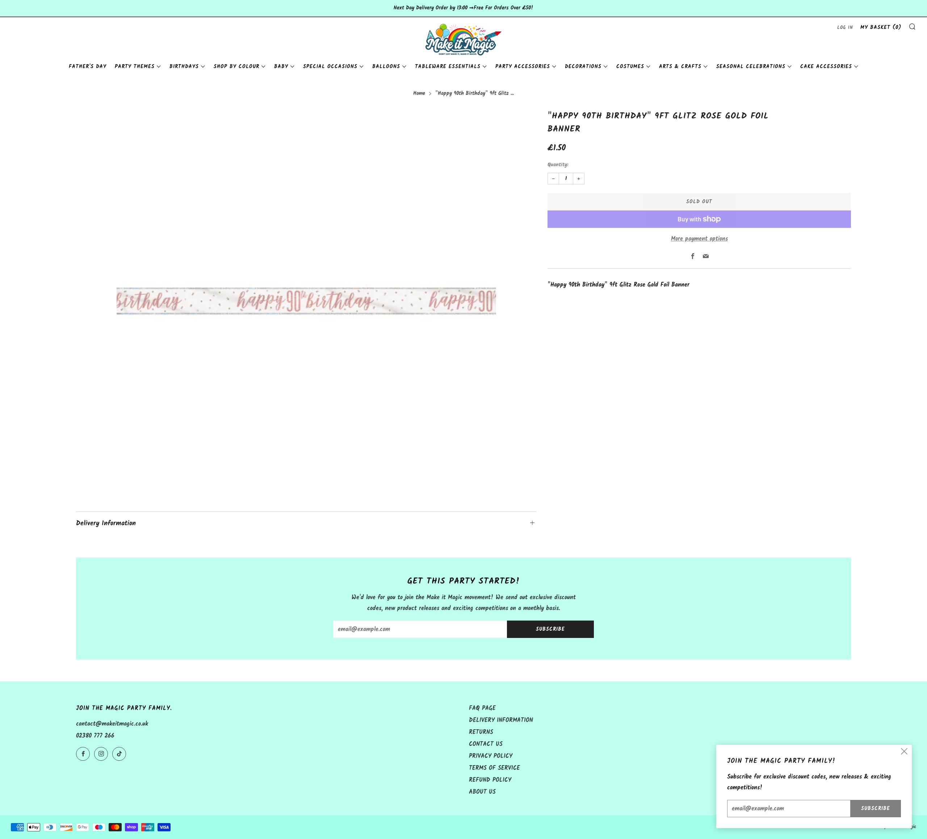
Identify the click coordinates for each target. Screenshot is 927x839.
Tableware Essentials (448, 67)
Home (419, 93)
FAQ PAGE (482, 708)
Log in (845, 27)
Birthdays (184, 67)
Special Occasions (330, 67)
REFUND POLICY (490, 780)
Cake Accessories (826, 67)
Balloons (386, 67)
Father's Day (87, 67)
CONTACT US (486, 744)
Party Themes (135, 67)
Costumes (630, 67)
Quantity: (558, 165)
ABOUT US (482, 792)
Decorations (583, 67)
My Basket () (880, 28)
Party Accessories (522, 67)
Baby (281, 67)
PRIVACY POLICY (490, 756)
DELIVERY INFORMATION (501, 720)
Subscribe (550, 629)
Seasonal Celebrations (750, 67)
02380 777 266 (95, 735)
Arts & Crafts (680, 67)
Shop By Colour (236, 67)
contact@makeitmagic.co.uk (112, 724)
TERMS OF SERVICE (494, 768)
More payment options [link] (699, 238)
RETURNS (481, 732)
